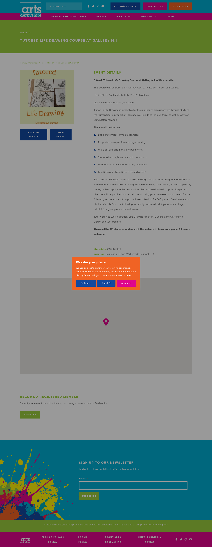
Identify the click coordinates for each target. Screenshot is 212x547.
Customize (86, 283)
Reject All (106, 283)
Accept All (126, 283)
